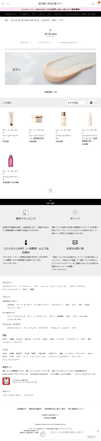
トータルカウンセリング (68, 42)
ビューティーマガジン (90, 14)
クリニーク (11, 308)
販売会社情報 (34, 408)
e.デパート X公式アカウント (84, 374)
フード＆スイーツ (25, 14)
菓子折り (19, 353)
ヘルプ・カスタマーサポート (12, 395)
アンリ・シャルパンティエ (16, 316)
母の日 (45, 339)
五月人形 (28, 339)
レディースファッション (38, 356)
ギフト (34, 14)
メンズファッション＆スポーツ (59, 356)
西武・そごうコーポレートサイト (37, 371)
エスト (74, 305)
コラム (5, 349)
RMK (80, 305)
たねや (68, 316)
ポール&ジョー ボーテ (41, 305)
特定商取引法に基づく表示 (55, 408)
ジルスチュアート (57, 305)
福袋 (89, 339)
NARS (67, 305)
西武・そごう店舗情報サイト (12, 371)
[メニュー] (3, 3)
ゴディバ (52, 316)
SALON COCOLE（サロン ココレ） (14, 374)
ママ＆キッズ (54, 328)
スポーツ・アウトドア (77, 286)
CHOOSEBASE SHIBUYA (38, 374)
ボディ (54, 20)
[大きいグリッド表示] (96, 102)
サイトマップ (28, 395)
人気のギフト (52, 353)
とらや (75, 316)
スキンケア (45, 20)
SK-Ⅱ (19, 308)
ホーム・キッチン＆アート (72, 14)
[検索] (8, 3)
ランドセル (36, 339)
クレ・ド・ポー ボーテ (24, 305)
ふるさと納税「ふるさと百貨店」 (61, 374)
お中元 (25, 289)
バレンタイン (6, 342)
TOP (6, 20)
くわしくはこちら (9, 263)
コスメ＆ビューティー (11, 14)
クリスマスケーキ (72, 339)
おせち (83, 339)
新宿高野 (60, 316)
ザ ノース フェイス (30, 328)
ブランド (6, 296)
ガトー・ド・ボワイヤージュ (37, 316)
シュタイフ (65, 328)
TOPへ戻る (50, 203)
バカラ (74, 328)
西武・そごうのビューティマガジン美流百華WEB (68, 371)
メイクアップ (43, 42)
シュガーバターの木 (14, 319)
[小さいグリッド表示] (91, 102)
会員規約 (20, 408)
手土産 (27, 353)
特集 (4, 335)
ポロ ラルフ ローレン (14, 328)
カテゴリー (7, 282)
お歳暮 (31, 289)
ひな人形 (19, 339)
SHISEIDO (10, 305)
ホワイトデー (18, 342)
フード (25, 356)
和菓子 (34, 353)
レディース (42, 14)
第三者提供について (76, 408)
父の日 (52, 339)
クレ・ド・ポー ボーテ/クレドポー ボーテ (25, 20)
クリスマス (60, 339)
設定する (91, 437)
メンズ (49, 14)
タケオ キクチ (43, 328)
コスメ (18, 356)
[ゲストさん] (93, 3)
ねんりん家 (83, 316)
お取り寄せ (42, 353)
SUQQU (87, 305)
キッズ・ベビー (58, 14)
